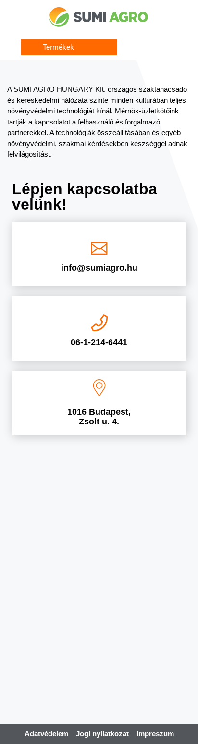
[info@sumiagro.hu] (99, 248)
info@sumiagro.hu (99, 268)
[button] (69, 47)
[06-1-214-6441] (99, 322)
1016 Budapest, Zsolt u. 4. (99, 416)
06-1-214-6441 (99, 342)
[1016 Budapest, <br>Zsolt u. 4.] (99, 387)
